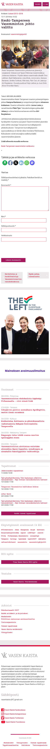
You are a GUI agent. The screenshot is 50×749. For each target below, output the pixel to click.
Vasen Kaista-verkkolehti (11, 629)
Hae (47, 4)
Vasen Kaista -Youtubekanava (25, 581)
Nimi (3, 217)
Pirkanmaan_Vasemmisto (18, 536)
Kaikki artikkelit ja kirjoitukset (14, 613)
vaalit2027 (32, 539)
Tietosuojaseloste (8, 622)
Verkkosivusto (6, 235)
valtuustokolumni (8, 542)
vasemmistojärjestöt (19, 34)
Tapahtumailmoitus (11, 745)
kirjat (32, 530)
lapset (23, 533)
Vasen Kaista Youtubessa (15, 722)
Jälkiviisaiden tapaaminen (12, 471)
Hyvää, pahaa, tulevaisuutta (34, 275)
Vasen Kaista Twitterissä (14, 718)
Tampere (4, 539)
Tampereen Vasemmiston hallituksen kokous (19, 487)
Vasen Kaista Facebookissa (14, 710)
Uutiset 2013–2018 (15, 14)
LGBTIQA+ (32, 533)
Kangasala (25, 530)
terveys (13, 539)
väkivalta (42, 539)
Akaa (17, 530)
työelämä (22, 539)
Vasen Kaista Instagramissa (15, 714)
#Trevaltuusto (7, 530)
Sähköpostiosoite (8, 226)
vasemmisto (22, 542)
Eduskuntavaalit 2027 (10, 610)
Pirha (3, 536)
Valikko (37, 4)
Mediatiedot (6, 616)
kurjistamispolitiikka (10, 533)
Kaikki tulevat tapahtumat (25, 513)
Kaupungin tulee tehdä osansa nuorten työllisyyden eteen (20, 436)
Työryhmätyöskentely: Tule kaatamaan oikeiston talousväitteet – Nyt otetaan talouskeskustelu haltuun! (24, 479)
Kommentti (6, 185)
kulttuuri (40, 530)
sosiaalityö (34, 536)
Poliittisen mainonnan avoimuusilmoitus (18, 619)
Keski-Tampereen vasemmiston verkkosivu (17, 146)
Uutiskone (25, 745)
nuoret (40, 533)
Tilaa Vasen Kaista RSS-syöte (25, 562)
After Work (6, 494)
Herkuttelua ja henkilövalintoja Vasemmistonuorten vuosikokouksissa (13, 278)
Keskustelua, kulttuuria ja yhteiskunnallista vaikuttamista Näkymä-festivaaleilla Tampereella (22, 424)
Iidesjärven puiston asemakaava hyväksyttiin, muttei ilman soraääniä (23, 411)
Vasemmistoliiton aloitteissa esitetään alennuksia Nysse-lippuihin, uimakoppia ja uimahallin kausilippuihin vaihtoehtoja (22, 449)
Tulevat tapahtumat (9, 626)
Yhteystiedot (6, 632)
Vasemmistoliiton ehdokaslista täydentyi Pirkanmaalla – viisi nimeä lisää (21, 400)
